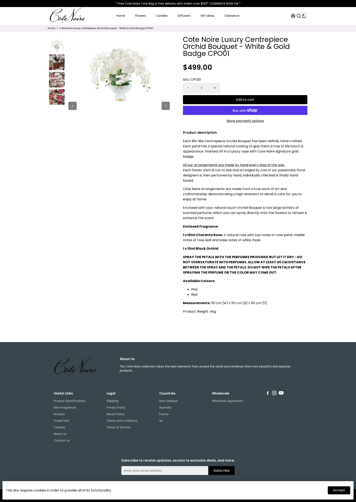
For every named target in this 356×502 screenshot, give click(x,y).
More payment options (245, 120)
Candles (162, 16)
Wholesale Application (227, 401)
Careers (59, 427)
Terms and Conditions (122, 421)
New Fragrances (65, 408)
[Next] (166, 106)
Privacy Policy (116, 408)
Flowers (140, 16)
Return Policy (115, 414)
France (164, 414)
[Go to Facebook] (268, 393)
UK (161, 421)
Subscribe (221, 470)
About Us (60, 434)
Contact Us (62, 441)
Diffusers (184, 16)
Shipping (112, 401)
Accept (339, 490)
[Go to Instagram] (274, 393)
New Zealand (168, 401)
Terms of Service (118, 427)
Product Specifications (69, 401)
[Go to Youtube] (281, 393)
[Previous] (72, 106)
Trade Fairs (61, 421)
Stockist (59, 414)
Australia (165, 408)
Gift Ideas (207, 16)
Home (121, 16)
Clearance (231, 16)
